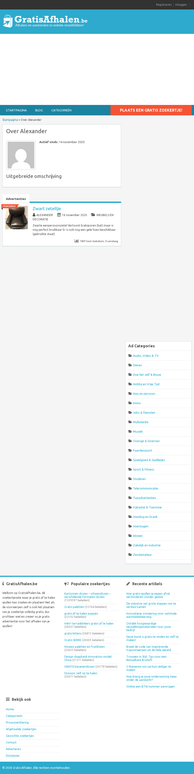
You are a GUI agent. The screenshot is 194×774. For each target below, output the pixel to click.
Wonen (138, 535)
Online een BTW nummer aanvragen (150, 686)
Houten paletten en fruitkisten (84, 646)
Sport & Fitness (143, 469)
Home (10, 709)
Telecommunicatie (145, 488)
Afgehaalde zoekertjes (21, 729)
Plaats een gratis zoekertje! (151, 110)
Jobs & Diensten (144, 412)
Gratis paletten (74, 606)
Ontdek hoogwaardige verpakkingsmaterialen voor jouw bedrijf (148, 627)
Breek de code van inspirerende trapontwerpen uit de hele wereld (148, 648)
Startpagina (16, 110)
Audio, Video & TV (146, 355)
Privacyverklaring (17, 722)
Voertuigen (140, 526)
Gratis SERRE (72, 640)
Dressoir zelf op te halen (80, 673)
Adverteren (13, 749)
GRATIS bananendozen (79, 666)
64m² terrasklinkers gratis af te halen (89, 623)
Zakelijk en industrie (147, 545)
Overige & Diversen (146, 441)
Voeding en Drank (145, 516)
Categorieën (61, 110)
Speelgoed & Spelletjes (149, 460)
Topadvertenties (144, 497)
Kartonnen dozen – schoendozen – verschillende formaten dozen (87, 595)
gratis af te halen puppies (81, 613)
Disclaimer (13, 755)
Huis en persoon (144, 393)
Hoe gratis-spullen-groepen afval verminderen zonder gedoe (148, 595)
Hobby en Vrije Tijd (146, 384)
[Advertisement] (97, 69)
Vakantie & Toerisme (147, 507)
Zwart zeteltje (47, 208)
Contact (11, 742)
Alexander (44, 215)
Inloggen (181, 4)
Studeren (139, 478)
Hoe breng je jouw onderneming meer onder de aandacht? (151, 678)
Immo (137, 403)
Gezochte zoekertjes (20, 735)
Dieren (137, 365)
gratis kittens (73, 633)
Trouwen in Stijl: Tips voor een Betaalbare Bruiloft (146, 658)
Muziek (138, 431)
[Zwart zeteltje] (16, 228)
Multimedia (140, 422)
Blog (39, 110)
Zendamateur (142, 554)
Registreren (164, 4)
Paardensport (142, 450)
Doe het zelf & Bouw (147, 374)
